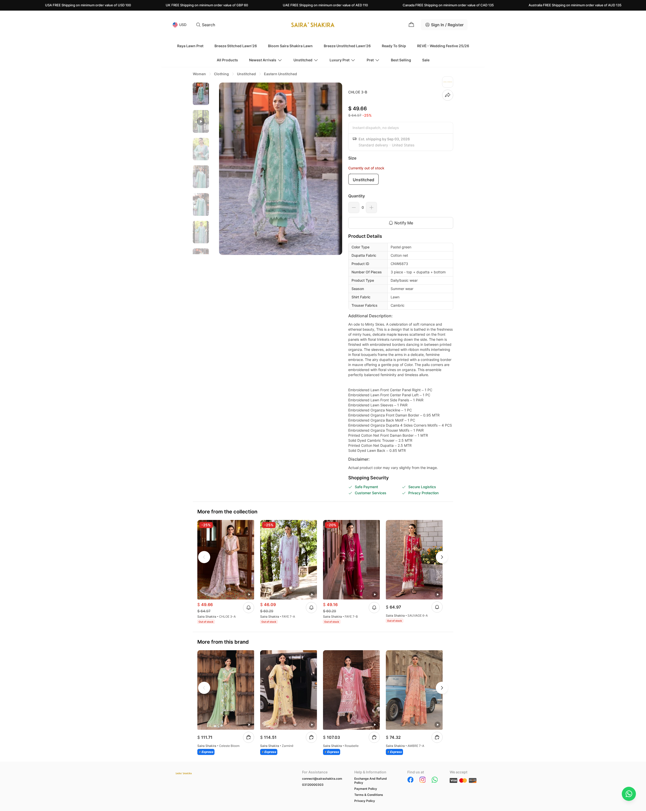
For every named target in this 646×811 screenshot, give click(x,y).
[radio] (363, 179)
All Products (227, 60)
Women (199, 74)
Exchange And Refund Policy (370, 780)
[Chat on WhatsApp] (629, 794)
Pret (370, 60)
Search (208, 24)
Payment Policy (365, 789)
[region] (201, 168)
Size (352, 158)
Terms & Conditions (368, 795)
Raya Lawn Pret (190, 46)
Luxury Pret (339, 60)
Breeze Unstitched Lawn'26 (347, 46)
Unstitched (302, 60)
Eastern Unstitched (280, 74)
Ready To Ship (394, 46)
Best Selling (401, 60)
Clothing (221, 74)
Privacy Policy (364, 801)
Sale (425, 60)
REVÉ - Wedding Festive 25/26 (443, 46)
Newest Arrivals (262, 60)
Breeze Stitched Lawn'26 (235, 46)
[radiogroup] (400, 179)
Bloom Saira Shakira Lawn (290, 46)
